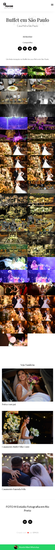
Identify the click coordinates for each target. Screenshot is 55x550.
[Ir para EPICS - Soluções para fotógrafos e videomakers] (27, 532)
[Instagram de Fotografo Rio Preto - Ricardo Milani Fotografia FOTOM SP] (25, 522)
